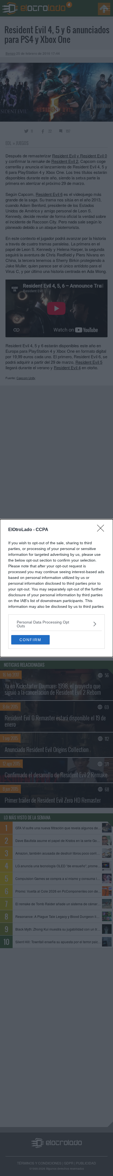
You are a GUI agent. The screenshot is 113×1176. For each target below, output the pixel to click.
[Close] (102, 530)
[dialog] (56, 588)
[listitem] (56, 624)
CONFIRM (30, 640)
